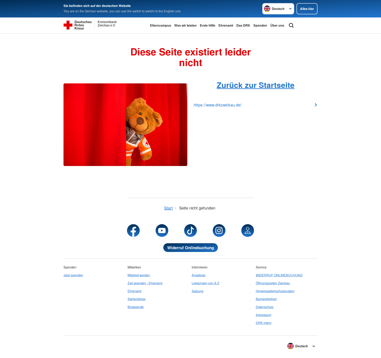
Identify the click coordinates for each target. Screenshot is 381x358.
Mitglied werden (139, 275)
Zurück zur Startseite (255, 84)
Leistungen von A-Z (205, 283)
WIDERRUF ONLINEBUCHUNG (279, 275)
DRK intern (263, 322)
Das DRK (243, 25)
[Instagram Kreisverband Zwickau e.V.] (219, 230)
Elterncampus (160, 25)
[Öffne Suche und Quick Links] (291, 25)
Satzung (197, 291)
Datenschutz (264, 307)
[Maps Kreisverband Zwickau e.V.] (247, 230)
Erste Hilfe (207, 25)
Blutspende (136, 307)
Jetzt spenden (73, 275)
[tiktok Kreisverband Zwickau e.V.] (190, 230)
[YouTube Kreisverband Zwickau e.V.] (162, 230)
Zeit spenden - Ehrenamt (145, 283)
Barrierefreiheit (266, 299)
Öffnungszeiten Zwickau (273, 283)
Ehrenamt (225, 25)
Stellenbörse (136, 299)
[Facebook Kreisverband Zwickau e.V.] (133, 230)
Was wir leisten (185, 25)
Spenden (260, 25)
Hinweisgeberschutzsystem (275, 291)
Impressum (263, 315)
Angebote (198, 275)
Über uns (277, 25)
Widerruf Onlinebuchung (190, 247)
